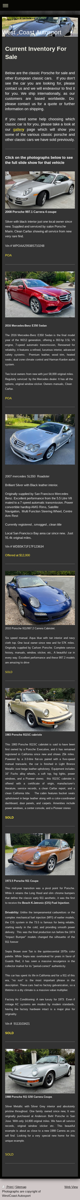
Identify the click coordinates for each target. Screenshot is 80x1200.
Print (10, 1187)
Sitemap (20, 1187)
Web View (71, 1187)
